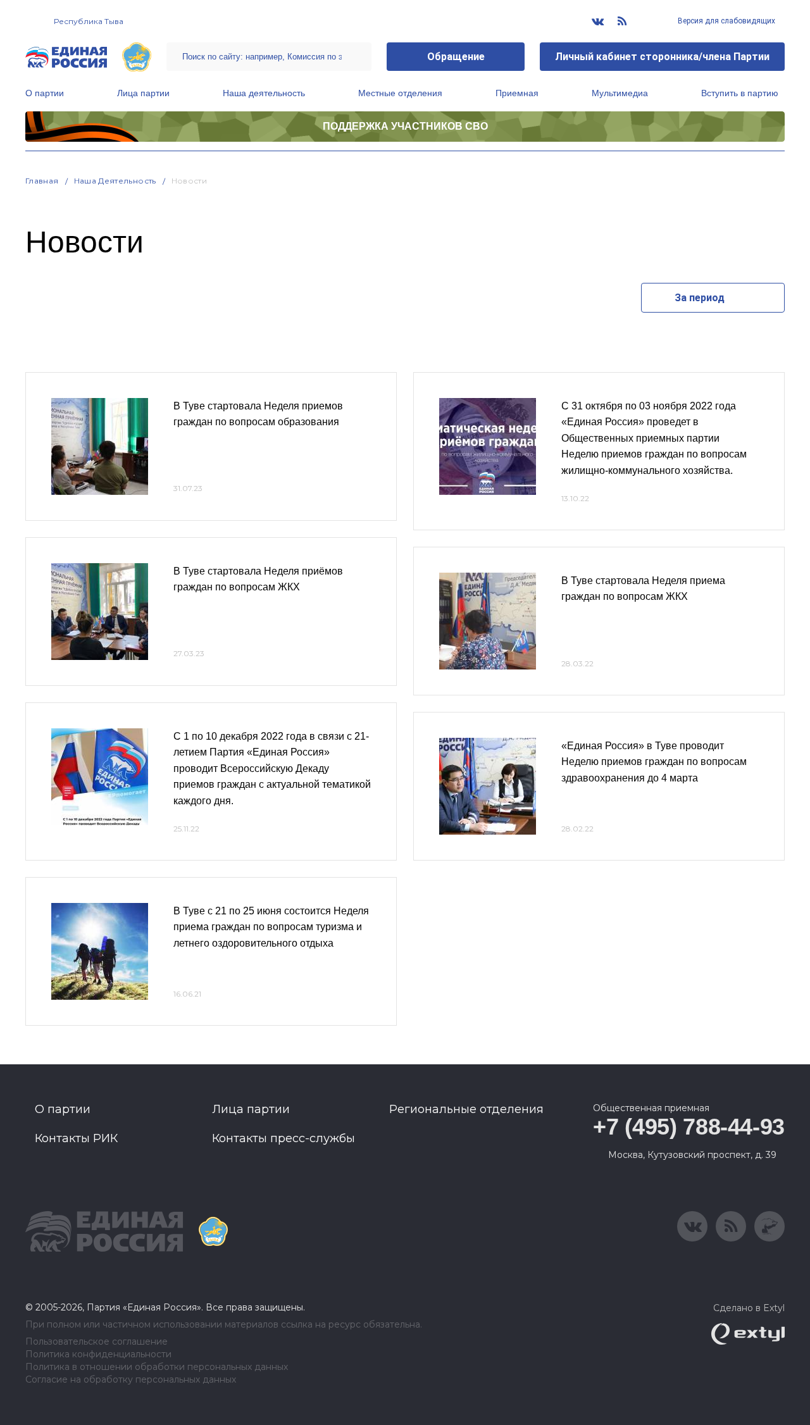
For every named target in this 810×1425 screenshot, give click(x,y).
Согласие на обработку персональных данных (130, 1379)
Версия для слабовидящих (725, 20)
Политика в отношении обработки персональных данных (156, 1367)
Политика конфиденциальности (98, 1354)
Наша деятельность (264, 93)
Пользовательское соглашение (96, 1341)
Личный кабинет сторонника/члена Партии (662, 57)
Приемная (517, 93)
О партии (44, 93)
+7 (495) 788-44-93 (689, 1127)
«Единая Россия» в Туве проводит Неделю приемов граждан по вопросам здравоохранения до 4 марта (654, 761)
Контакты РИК (76, 1138)
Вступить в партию (739, 93)
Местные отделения (400, 93)
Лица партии (143, 93)
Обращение (456, 57)
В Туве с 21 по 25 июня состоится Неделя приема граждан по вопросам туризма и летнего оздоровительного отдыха (271, 927)
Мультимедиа (620, 93)
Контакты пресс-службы (283, 1138)
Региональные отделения (466, 1109)
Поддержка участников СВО (405, 126)
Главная (42, 180)
